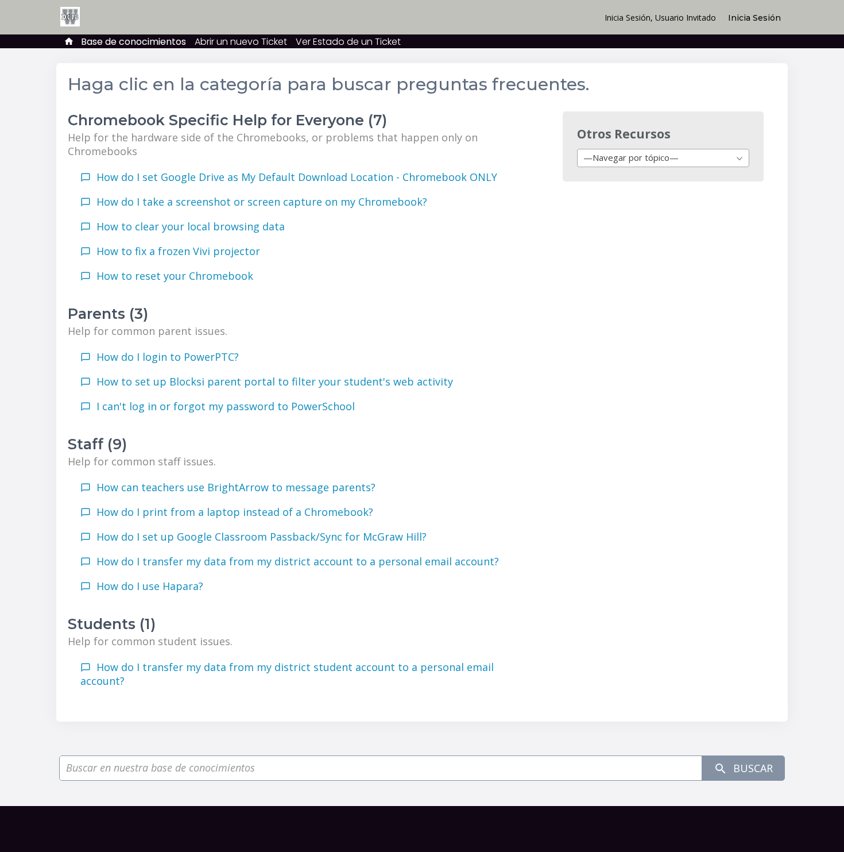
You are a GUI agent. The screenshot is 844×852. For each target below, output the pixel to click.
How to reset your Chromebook (174, 276)
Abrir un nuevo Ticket (241, 41)
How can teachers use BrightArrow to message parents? (235, 487)
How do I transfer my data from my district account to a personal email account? (297, 561)
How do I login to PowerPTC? (167, 357)
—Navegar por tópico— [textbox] (631, 157)
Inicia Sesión (754, 18)
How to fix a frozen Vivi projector (178, 251)
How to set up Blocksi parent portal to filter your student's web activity (274, 381)
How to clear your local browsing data (190, 226)
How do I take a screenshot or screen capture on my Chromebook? (261, 202)
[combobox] (663, 158)
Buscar (751, 768)
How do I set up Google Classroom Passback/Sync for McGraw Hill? (261, 536)
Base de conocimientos (133, 41)
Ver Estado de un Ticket (348, 41)
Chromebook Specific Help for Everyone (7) (227, 120)
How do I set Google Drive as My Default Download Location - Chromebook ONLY (296, 177)
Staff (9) (97, 444)
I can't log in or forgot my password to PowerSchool (225, 406)
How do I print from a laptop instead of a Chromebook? (234, 512)
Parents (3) (108, 313)
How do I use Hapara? (149, 586)
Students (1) (112, 624)
